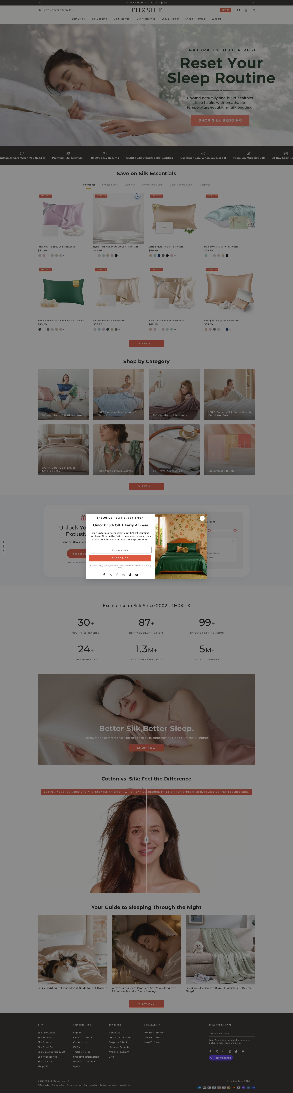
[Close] (202, 518)
